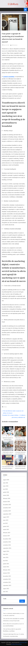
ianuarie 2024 (6, 573)
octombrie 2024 (7, 545)
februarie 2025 (6, 532)
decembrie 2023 (7, 576)
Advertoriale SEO (23, 642)
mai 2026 (5, 489)
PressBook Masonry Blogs (16, 644)
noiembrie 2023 (7, 579)
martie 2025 (6, 529)
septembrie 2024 (7, 548)
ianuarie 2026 (6, 501)
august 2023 (6, 588)
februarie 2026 (6, 498)
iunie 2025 (5, 520)
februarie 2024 (6, 570)
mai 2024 (5, 560)
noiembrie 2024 (7, 542)
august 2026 (6, 479)
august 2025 (6, 517)
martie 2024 (6, 566)
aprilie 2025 (6, 526)
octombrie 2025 (7, 511)
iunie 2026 (5, 486)
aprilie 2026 (6, 492)
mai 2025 (5, 523)
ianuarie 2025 (6, 535)
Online (5, 407)
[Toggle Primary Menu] (25, 9)
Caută (4, 598)
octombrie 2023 (7, 582)
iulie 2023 (5, 591)
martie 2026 (6, 495)
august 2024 (6, 551)
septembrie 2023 (7, 585)
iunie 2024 (5, 557)
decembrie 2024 (7, 539)
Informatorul (14, 45)
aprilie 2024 (6, 563)
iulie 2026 (5, 483)
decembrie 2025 (7, 504)
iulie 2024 (5, 554)
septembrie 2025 (7, 514)
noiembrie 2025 (7, 507)
